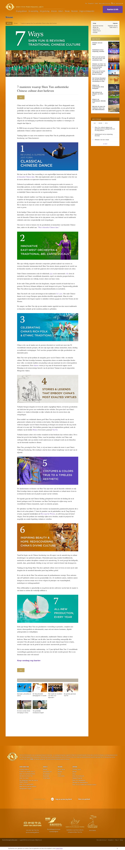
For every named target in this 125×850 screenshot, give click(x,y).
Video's (60, 11)
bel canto (59, 293)
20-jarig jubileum (21, 11)
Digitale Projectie (77, 778)
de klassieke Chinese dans (25, 177)
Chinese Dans (76, 769)
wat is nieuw (61, 769)
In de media (46, 778)
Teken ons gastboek (84, 799)
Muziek (74, 771)
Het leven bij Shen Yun (26, 776)
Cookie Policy (59, 848)
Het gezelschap (45, 11)
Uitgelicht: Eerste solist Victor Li (113, 26)
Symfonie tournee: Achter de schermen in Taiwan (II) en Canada (98, 29)
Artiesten (54, 11)
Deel (21, 97)
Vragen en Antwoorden (86, 11)
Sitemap (121, 840)
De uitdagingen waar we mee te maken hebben (28, 781)
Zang (73, 774)
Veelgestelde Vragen (25, 788)
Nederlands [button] (119, 3)
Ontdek (96, 3)
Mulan (35, 430)
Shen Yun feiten (24, 778)
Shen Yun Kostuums (78, 776)
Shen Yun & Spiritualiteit (26, 784)
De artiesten (46, 774)
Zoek (114, 3)
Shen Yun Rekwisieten (78, 780)
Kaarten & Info (112, 9)
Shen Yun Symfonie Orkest (27, 774)
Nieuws (67, 11)
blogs (59, 774)
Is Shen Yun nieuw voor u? (27, 771)
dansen (35, 365)
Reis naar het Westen (48, 514)
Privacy (116, 840)
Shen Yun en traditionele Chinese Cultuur (84, 784)
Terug (9, 23)
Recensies (74, 11)
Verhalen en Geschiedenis (80, 782)
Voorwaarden (110, 840)
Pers (86, 3)
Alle (95, 123)
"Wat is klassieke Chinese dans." (49, 227)
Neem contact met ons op (104, 3)
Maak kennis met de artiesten (27, 786)
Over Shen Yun (24, 767)
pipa (51, 273)
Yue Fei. (55, 430)
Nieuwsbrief (91, 3)
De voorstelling (33, 11)
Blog (106, 123)
